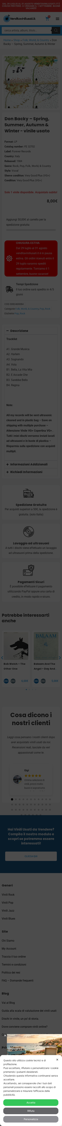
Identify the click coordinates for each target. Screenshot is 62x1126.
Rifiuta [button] (30, 1110)
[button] (5, 1035)
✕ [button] (57, 1059)
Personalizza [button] (31, 1119)
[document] (31, 563)
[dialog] (31, 1090)
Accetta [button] (31, 1102)
